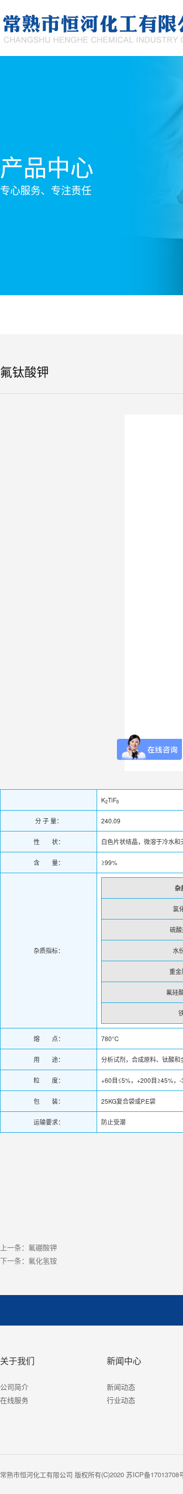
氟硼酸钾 (42, 1247)
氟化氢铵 (42, 1260)
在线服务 (14, 1400)
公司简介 (14, 1387)
